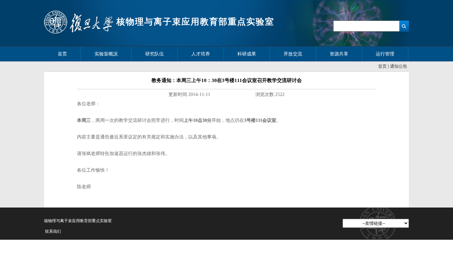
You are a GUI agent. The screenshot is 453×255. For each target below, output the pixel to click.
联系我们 (53, 231)
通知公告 (398, 66)
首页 (382, 66)
